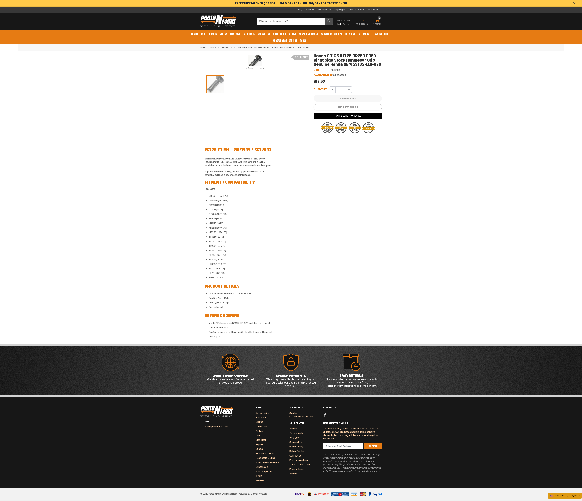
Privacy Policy (296, 469)
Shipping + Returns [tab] (252, 149)
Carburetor (264, 34)
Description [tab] (217, 149)
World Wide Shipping (230, 376)
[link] (215, 84)
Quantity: (321, 89)
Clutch (223, 34)
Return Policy (357, 9)
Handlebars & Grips (331, 34)
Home (203, 47)
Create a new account (301, 416)
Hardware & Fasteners (285, 41)
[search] (329, 21)
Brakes (213, 34)
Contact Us (373, 9)
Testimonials (324, 9)
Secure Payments (291, 376)
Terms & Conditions (299, 464)
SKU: (317, 70)
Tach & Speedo (352, 34)
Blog (300, 9)
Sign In (292, 413)
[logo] (218, 21)
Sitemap (293, 473)
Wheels (292, 34)
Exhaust (367, 34)
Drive (203, 34)
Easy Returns (351, 376)
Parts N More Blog (298, 460)
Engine (194, 34)
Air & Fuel (249, 34)
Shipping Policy (297, 442)
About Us (310, 9)
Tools (303, 41)
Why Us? (294, 437)
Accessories (381, 34)
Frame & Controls (308, 34)
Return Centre (296, 451)
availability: (323, 75)
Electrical (236, 34)
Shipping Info (340, 9)
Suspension (279, 34)
